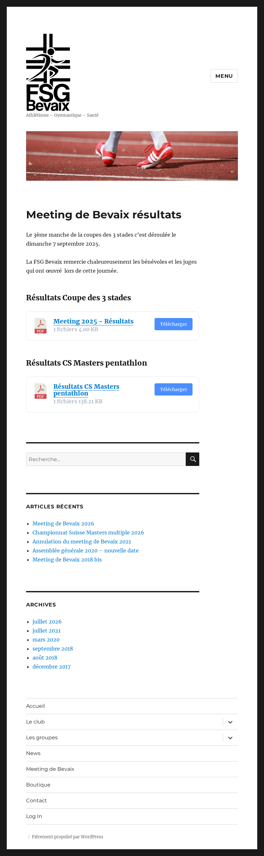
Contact (36, 800)
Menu (224, 76)
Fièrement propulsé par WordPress (67, 837)
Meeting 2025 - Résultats (93, 321)
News (33, 753)
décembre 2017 (52, 666)
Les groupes (42, 737)
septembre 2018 (53, 648)
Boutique (38, 785)
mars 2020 (46, 639)
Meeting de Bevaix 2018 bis (67, 559)
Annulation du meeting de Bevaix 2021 (82, 541)
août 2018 (45, 657)
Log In (34, 816)
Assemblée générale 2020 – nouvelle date (86, 550)
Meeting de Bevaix (50, 769)
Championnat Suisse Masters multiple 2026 (88, 532)
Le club (35, 722)
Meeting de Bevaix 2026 (63, 523)
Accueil (35, 706)
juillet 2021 (47, 630)
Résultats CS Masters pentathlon (86, 390)
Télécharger (173, 324)
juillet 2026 (47, 621)
